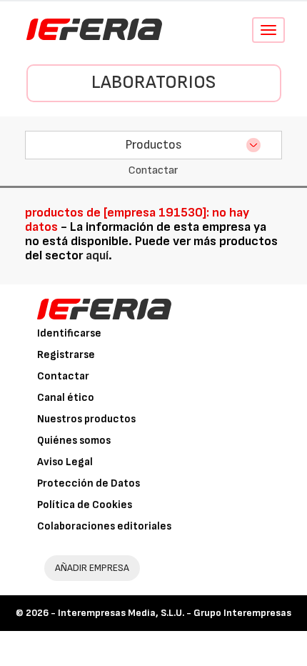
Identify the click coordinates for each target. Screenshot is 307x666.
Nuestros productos (86, 419)
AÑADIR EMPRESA (92, 568)
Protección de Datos (88, 483)
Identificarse (69, 333)
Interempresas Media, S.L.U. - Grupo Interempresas (174, 613)
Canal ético (65, 397)
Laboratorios (153, 82)
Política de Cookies (84, 505)
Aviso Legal (65, 462)
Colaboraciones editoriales (104, 526)
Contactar (63, 376)
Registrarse (66, 355)
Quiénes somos (74, 440)
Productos (153, 144)
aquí (97, 255)
